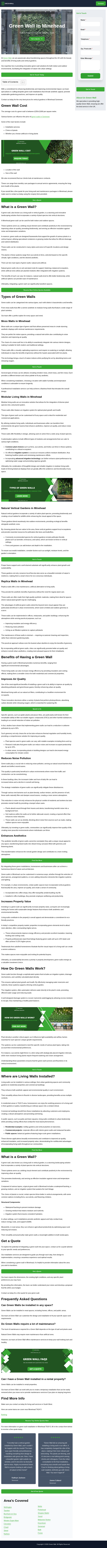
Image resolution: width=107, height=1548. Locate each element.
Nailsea (7, 1534)
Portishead (42, 1510)
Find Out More (37, 860)
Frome (40, 1533)
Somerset (41, 1526)
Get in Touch (37, 367)
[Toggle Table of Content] (21, 82)
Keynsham (42, 1523)
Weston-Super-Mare (11, 1520)
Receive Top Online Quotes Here (37, 1420)
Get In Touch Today (37, 75)
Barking (4, 1415)
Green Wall (7, 58)
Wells (40, 1506)
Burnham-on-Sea (10, 1514)
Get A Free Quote (37, 1491)
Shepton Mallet (43, 1513)
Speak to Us (37, 709)
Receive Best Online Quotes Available (37, 290)
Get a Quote (35, 39)
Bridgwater (8, 1517)
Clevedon (7, 1524)
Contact (101, 3)
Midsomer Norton (44, 1520)
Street (6, 1530)
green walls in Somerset (40, 117)
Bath (39, 1530)
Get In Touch (90, 89)
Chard (6, 1527)
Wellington (8, 1507)
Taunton (7, 1510)
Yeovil (40, 1516)
